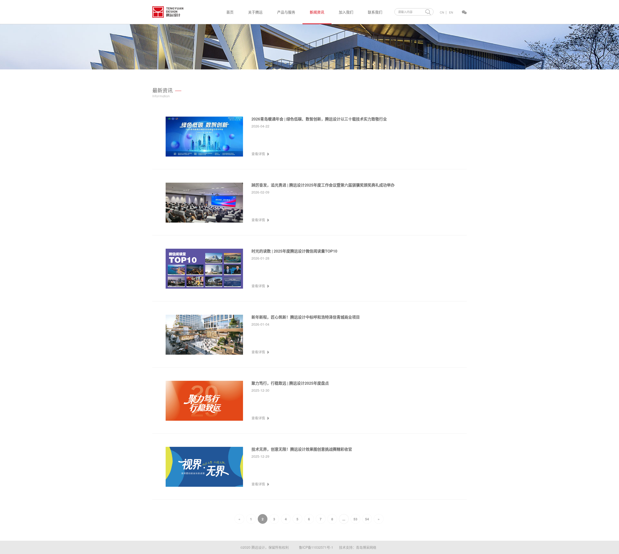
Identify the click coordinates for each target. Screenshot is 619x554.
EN (451, 12)
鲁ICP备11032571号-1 (316, 547)
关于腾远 (255, 12)
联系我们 (375, 12)
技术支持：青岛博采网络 (357, 547)
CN (442, 12)
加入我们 (346, 12)
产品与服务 (286, 12)
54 (367, 519)
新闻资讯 (317, 12)
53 (355, 519)
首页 (230, 12)
